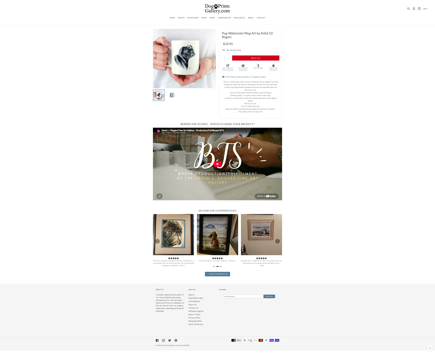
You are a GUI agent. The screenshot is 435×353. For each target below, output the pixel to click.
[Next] (277, 242)
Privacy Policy (194, 320)
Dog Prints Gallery (168, 348)
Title (223, 50)
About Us (192, 307)
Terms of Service (195, 327)
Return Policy (194, 317)
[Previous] (157, 242)
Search (191, 297)
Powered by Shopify (182, 348)
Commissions (194, 304)
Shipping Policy (195, 323)
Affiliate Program (196, 313)
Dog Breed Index (195, 300)
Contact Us (193, 310)
